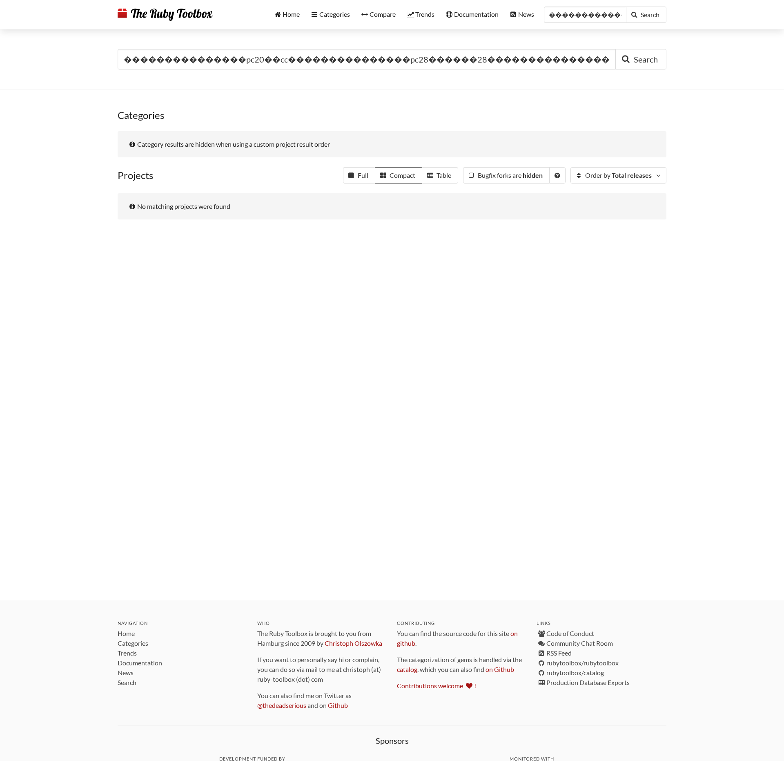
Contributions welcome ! (436, 685)
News (126, 672)
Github (338, 705)
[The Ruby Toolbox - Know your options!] (165, 14)
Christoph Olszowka (353, 643)
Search (127, 682)
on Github (500, 669)
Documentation (140, 663)
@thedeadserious (281, 705)
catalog (407, 669)
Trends (127, 653)
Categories (133, 643)
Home (126, 633)
